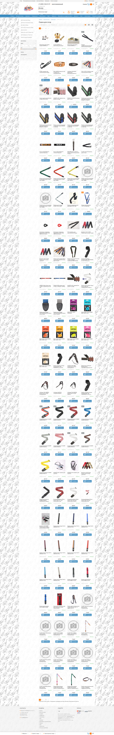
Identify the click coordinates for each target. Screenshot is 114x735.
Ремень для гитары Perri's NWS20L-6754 (87, 526)
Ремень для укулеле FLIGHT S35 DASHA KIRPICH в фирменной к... (73, 687)
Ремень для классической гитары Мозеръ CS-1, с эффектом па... (73, 607)
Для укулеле (24, 30)
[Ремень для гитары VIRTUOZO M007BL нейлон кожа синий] (46, 305)
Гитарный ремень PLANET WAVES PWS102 (87, 420)
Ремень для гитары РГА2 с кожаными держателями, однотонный (59, 259)
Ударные (54, 16)
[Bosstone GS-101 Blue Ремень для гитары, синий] (87, 225)
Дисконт (76, 16)
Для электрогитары (25, 20)
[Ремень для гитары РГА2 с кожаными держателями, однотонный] (59, 251)
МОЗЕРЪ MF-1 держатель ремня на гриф (59, 99)
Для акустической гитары (27, 22)
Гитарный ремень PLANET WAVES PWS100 (59, 420)
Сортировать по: (43, 24)
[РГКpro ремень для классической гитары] (46, 64)
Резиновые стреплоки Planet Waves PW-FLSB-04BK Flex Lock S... (45, 233)
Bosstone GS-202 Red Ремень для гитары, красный (86, 473)
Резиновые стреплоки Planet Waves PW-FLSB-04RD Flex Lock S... (58, 233)
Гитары (12, 16)
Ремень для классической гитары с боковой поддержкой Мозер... (87, 687)
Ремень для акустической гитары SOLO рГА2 (45, 99)
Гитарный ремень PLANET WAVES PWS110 (45, 473)
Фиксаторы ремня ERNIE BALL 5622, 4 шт (73, 339)
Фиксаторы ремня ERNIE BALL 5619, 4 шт (87, 313)
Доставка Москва (40, 0)
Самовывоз (47, 0)
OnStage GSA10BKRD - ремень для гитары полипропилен (44, 393)
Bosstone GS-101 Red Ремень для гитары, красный (44, 259)
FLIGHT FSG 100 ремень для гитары (86, 152)
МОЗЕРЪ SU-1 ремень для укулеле (59, 473)
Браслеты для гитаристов (27, 32)
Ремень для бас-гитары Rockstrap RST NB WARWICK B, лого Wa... (58, 366)
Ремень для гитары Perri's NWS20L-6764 (45, 580)
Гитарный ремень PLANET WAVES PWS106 (59, 446)
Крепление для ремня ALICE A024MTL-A (44, 45)
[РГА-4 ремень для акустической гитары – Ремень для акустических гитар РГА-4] (73, 225)
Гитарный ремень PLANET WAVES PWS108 (73, 446)
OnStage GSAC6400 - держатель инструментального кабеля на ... (72, 73)
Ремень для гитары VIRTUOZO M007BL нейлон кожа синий (45, 313)
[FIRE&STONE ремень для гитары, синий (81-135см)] (59, 278)
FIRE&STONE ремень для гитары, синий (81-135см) (59, 286)
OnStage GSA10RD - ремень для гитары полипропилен (71, 366)
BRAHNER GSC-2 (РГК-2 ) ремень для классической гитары (73, 152)
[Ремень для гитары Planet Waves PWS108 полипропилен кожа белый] (87, 278)
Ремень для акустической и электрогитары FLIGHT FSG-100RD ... (59, 179)
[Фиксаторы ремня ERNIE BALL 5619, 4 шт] (87, 305)
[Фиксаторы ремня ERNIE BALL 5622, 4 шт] (73, 331)
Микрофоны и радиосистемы (65, 16)
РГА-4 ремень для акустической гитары (72, 232)
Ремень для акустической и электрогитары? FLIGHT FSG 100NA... (45, 206)
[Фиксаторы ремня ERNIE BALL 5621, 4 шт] (59, 331)
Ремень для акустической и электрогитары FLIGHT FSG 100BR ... (87, 179)
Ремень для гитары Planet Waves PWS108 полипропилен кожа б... (87, 286)
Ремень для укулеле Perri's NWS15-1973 (72, 580)
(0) (45, 48)
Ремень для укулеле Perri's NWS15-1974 (86, 580)
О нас (21, 0)
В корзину (46, 53)
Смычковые (42, 16)
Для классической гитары (27, 27)
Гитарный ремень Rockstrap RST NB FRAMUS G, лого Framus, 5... (87, 259)
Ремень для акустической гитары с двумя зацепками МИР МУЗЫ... (73, 259)
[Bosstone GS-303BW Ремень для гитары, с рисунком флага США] (46, 519)
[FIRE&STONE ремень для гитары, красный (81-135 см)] (46, 278)
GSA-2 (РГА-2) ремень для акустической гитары (87, 72)
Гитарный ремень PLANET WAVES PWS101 (73, 420)
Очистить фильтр (28, 58)
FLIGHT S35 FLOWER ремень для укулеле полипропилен (58, 633)
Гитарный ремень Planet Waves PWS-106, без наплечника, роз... (86, 500)
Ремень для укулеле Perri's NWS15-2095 (44, 607)
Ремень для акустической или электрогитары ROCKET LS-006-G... (87, 99)
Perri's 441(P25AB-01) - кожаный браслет (45, 152)
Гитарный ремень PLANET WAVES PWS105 (45, 446)
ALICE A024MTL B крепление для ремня (58, 45)
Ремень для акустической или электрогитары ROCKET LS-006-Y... (45, 125)
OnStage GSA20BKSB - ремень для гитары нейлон (72, 393)
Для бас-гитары (24, 25)
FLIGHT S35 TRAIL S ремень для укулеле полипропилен (86, 660)
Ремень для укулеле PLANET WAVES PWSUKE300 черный (44, 500)
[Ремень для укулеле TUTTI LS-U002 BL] (87, 198)
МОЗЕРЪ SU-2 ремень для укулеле (73, 473)
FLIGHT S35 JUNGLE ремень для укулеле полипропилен (72, 633)
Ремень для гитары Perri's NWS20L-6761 (87, 553)
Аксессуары (87, 16)
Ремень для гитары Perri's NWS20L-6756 (59, 553)
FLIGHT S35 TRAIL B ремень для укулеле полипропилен (58, 660)
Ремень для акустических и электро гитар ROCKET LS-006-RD (73, 125)
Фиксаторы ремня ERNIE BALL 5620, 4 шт (45, 339)
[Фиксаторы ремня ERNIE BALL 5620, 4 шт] (46, 331)
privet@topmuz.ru (24, 717)
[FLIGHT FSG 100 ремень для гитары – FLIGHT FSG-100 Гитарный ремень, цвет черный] (87, 144)
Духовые (27, 16)
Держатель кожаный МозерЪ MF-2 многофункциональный (86, 366)
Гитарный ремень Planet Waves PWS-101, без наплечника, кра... (58, 500)
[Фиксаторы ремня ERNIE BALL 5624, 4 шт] (46, 358)
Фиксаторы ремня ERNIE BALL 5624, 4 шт (45, 366)
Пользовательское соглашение (29, 0)
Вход (87, 0)
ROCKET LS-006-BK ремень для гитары (73, 99)
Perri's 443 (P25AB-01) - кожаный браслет (58, 152)
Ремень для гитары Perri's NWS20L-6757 (73, 553)
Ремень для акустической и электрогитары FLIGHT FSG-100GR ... (45, 179)
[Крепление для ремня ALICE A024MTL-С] (73, 37)
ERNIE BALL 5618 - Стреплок (71, 313)
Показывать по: (54, 24)
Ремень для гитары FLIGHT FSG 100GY (57, 206)
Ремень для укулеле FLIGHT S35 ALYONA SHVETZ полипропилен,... (59, 687)
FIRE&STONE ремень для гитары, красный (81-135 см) (45, 286)
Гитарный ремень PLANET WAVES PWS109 (87, 446)
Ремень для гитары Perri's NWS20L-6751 (59, 526)
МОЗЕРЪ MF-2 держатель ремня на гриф (73, 286)
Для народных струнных (26, 34)
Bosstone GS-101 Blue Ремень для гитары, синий (87, 232)
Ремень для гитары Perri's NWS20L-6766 (59, 580)
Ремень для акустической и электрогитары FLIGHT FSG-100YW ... (73, 179)
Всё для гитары (19, 16)
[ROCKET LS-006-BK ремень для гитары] (73, 91)
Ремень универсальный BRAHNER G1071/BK (72, 206)
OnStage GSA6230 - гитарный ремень (57, 393)
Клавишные (34, 16)
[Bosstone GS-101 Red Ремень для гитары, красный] (46, 251)
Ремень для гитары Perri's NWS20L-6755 (45, 553)
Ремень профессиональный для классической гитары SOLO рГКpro (86, 46)
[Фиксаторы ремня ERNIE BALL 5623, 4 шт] (87, 331)
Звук (48, 16)
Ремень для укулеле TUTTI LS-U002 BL (86, 206)
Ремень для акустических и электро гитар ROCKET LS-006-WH (87, 125)
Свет (81, 16)
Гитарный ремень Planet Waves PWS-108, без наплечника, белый (72, 500)
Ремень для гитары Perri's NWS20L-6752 (73, 526)
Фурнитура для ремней (26, 37)
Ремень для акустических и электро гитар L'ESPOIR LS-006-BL (59, 125)
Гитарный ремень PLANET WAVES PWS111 (45, 420)
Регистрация (91, 0)
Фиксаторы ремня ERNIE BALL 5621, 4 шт (59, 339)
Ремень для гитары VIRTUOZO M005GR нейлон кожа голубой (59, 313)
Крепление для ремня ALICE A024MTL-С (72, 45)
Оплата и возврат (54, 0)
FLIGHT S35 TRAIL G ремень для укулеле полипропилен (72, 660)
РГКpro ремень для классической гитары (44, 72)
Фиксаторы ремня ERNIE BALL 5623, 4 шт (87, 339)
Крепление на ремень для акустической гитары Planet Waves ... (59, 607)
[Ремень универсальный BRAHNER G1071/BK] (73, 198)
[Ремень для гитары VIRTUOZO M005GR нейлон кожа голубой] (59, 305)
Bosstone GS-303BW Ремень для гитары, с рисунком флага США (44, 527)
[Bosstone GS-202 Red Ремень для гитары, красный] (87, 465)
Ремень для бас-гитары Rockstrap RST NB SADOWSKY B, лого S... (86, 393)
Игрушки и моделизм (97, 16)
